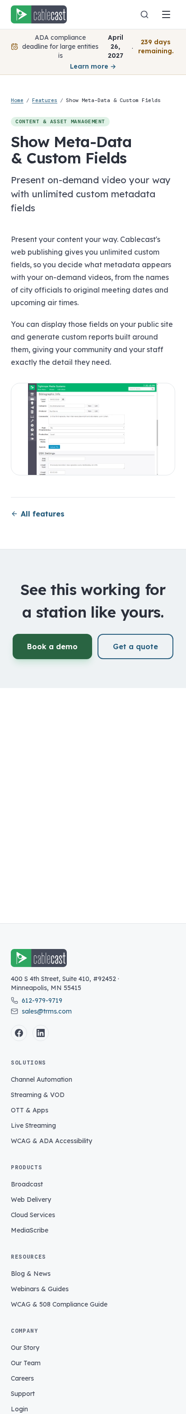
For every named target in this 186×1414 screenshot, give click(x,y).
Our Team (26, 1363)
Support (23, 1394)
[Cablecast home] (39, 14)
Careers (22, 1378)
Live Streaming (33, 1125)
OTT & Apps (29, 1110)
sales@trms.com (47, 1011)
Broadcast (27, 1184)
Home (17, 100)
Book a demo (52, 646)
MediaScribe (29, 1230)
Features (44, 100)
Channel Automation (41, 1079)
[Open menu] (166, 14)
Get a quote (135, 646)
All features (43, 513)
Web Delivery (31, 1199)
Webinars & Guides (40, 1289)
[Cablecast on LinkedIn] (41, 1033)
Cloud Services (33, 1215)
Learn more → (93, 66)
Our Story (25, 1348)
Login (19, 1409)
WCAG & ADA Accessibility (51, 1141)
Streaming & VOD (38, 1095)
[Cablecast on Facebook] (19, 1033)
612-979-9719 (42, 1000)
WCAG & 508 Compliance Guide (59, 1304)
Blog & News (31, 1274)
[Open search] (144, 14)
